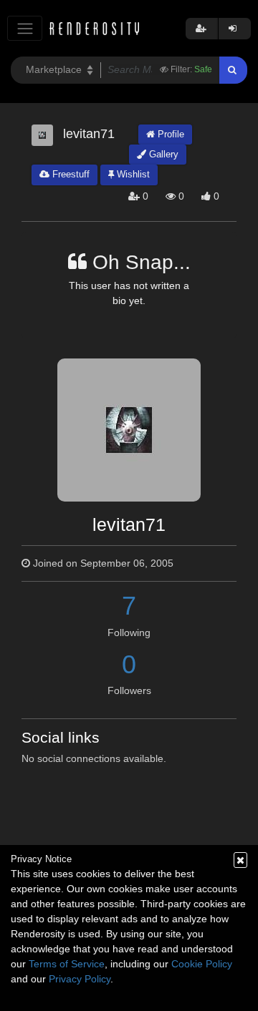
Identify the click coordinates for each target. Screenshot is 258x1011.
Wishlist (132, 174)
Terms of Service (67, 964)
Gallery (162, 154)
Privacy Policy (79, 979)
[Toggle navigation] (24, 28)
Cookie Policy (201, 964)
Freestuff (69, 174)
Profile (169, 134)
